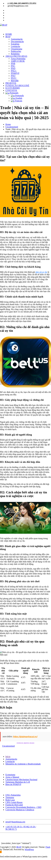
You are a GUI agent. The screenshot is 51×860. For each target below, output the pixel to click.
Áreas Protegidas (18, 58)
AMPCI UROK (18, 61)
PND (13, 68)
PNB (13, 63)
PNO (13, 76)
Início (7, 756)
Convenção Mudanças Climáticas (19, 810)
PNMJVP (15, 73)
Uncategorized (11, 127)
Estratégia (15, 44)
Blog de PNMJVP (13, 784)
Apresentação (17, 39)
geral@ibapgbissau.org (15, 822)
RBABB (14, 80)
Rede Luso (10, 800)
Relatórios (15, 54)
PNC (13, 66)
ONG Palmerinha (13, 795)
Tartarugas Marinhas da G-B (17, 782)
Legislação (15, 46)
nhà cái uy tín (41, 272)
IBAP (7, 36)
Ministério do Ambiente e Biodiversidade (23, 764)
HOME (8, 34)
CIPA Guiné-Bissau (13, 802)
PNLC (14, 71)
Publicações (16, 51)
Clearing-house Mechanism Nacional (21, 779)
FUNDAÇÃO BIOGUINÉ (17, 85)
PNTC (14, 78)
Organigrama (16, 49)
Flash (48, 847)
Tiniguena (9, 797)
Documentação (17, 41)
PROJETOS (10, 83)
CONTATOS (11, 90)
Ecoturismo (10, 774)
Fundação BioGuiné (14, 805)
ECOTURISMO (12, 88)
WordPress (29, 849)
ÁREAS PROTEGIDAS (16, 56)
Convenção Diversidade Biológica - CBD (23, 807)
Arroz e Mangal (12, 777)
